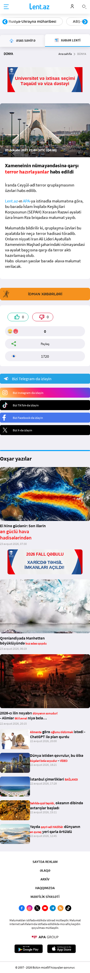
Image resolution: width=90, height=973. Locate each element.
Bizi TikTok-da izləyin (26, 405)
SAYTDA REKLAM (45, 861)
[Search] (84, 6)
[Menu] (6, 6)
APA (26, 201)
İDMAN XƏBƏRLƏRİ (45, 294)
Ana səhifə (65, 54)
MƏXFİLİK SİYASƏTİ (45, 896)
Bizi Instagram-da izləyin (28, 393)
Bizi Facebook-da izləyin (28, 418)
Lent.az (11, 201)
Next (85, 22)
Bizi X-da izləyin (22, 430)
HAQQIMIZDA (45, 888)
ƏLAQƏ (45, 870)
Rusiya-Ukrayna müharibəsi (32, 21)
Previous (5, 22)
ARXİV (45, 879)
